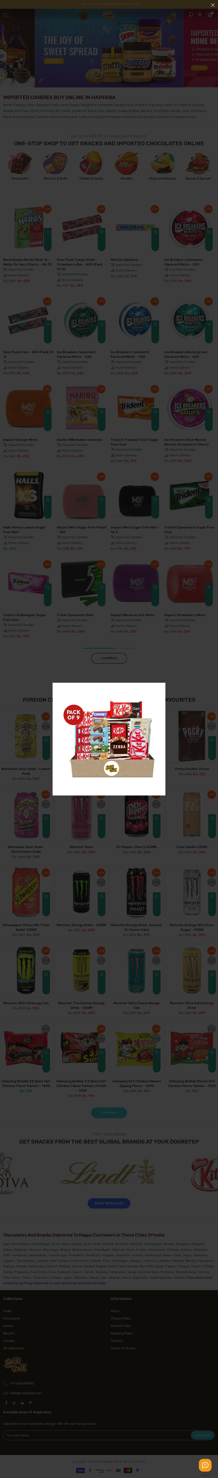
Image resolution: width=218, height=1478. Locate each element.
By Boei (205, 1475)
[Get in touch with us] (205, 1465)
